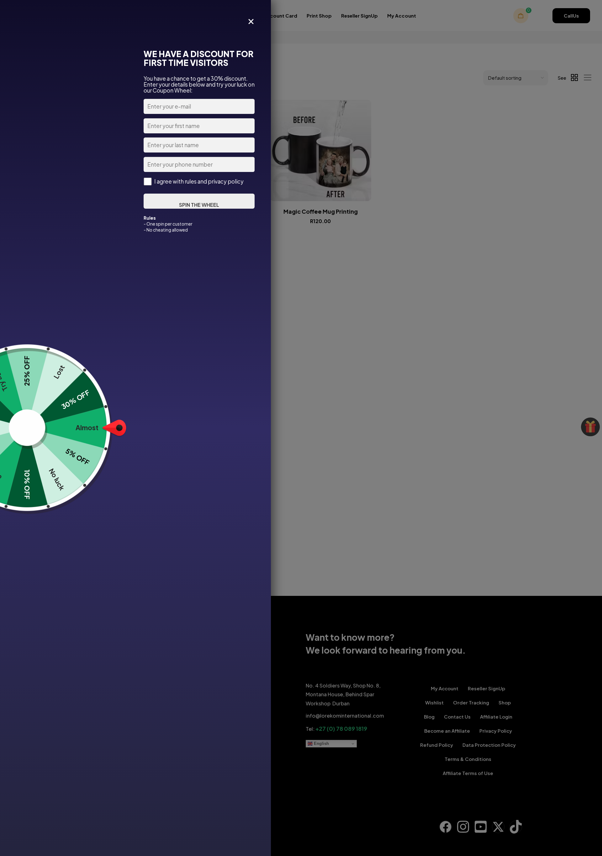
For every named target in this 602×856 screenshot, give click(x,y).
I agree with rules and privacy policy (199, 182)
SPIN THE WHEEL (199, 204)
